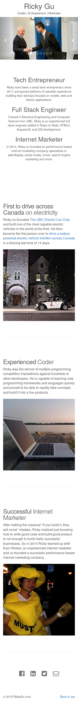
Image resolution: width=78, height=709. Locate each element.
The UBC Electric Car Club (50, 219)
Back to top (67, 696)
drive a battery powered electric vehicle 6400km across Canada (39, 235)
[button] (6, 38)
